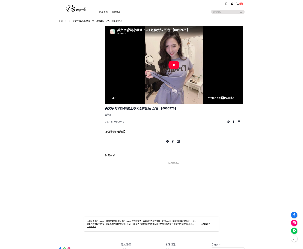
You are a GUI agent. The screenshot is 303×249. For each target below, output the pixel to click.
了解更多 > (91, 227)
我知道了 (206, 224)
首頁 (60, 21)
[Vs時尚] (75, 8)
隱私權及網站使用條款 (115, 224)
